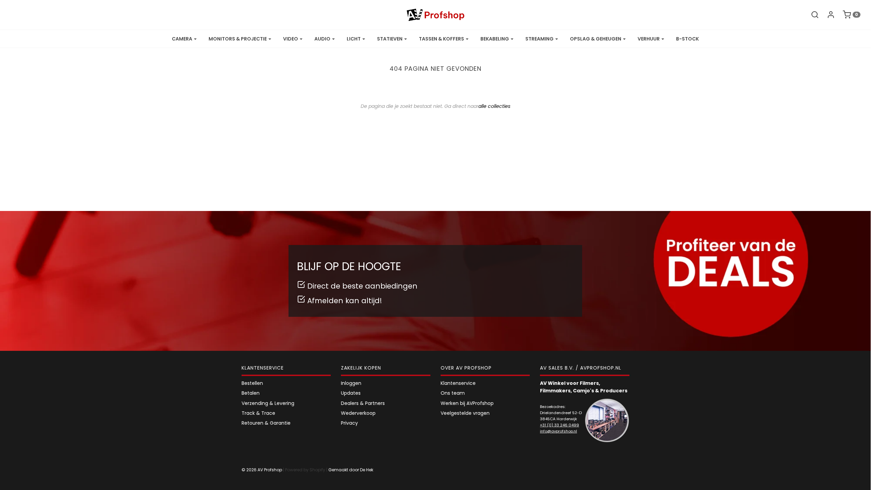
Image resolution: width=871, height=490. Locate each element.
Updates (351, 393)
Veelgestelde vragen (465, 413)
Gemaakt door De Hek (350, 470)
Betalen (251, 393)
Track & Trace (258, 413)
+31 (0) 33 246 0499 (559, 425)
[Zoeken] (811, 15)
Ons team (453, 393)
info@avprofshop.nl (558, 431)
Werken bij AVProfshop (467, 403)
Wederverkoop (358, 413)
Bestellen (252, 383)
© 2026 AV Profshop (262, 470)
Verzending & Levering (268, 403)
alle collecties (494, 106)
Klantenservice (458, 383)
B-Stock (687, 38)
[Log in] (827, 15)
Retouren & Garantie (266, 423)
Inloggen (351, 383)
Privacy (349, 423)
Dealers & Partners (363, 403)
